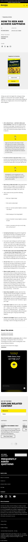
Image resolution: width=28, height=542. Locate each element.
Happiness (3, 347)
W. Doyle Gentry (5, 30)
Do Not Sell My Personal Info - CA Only (9, 531)
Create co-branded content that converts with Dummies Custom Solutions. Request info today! (14, 1)
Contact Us (3, 480)
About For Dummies (5, 477)
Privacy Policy (3, 524)
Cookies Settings (4, 527)
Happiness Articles (7, 17)
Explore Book (14, 77)
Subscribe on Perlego (14, 84)
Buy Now (13, 81)
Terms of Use (4, 521)
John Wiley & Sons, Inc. (16, 533)
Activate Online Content (5, 484)
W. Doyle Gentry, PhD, (17, 338)
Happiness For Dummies (4, 37)
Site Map (2, 487)
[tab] (13, 410)
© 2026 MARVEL (4, 540)
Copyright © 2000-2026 (5, 533)
